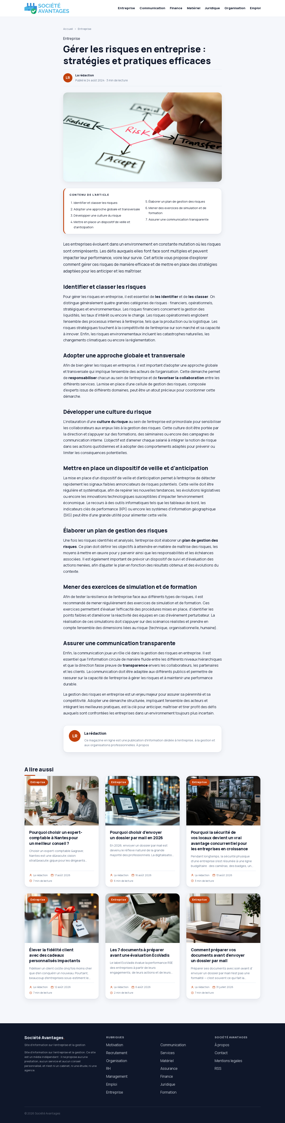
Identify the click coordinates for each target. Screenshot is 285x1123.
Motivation (114, 1044)
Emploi (255, 8)
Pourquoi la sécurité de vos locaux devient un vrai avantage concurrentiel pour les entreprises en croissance (219, 841)
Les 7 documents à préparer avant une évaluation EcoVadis (139, 952)
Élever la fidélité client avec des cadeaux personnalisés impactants (54, 955)
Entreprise (126, 8)
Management (116, 1076)
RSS (218, 1068)
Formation (168, 1092)
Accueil (68, 29)
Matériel (193, 8)
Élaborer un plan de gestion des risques (177, 201)
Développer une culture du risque (97, 215)
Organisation (234, 8)
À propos (142, 745)
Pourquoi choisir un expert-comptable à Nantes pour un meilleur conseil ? (55, 838)
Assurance (169, 1068)
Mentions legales (228, 1060)
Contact (221, 1052)
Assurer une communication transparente (179, 219)
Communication (152, 8)
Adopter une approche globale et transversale (107, 209)
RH (108, 1068)
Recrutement (116, 1052)
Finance (176, 8)
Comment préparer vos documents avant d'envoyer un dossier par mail (218, 955)
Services (167, 1052)
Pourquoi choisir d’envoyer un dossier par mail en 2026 (136, 835)
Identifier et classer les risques (95, 203)
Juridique (212, 8)
